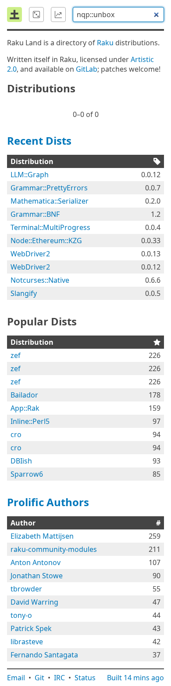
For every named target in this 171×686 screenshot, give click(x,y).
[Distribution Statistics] (58, 14)
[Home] (14, 14)
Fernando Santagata (44, 655)
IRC (59, 677)
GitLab (86, 69)
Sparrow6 (27, 474)
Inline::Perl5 (30, 421)
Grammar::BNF (35, 214)
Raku (105, 42)
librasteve (27, 641)
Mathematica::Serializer (50, 201)
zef (16, 355)
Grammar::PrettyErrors (49, 188)
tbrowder (26, 589)
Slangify (24, 293)
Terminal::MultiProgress (50, 227)
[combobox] (118, 14)
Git (39, 677)
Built (135, 677)
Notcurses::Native (40, 280)
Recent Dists (39, 140)
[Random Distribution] (36, 14)
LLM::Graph (30, 174)
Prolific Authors (48, 502)
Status (85, 677)
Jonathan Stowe (37, 575)
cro (16, 434)
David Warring (34, 602)
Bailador (24, 395)
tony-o (21, 615)
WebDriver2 (30, 254)
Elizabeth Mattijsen (42, 536)
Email (16, 677)
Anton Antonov (36, 562)
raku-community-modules (54, 549)
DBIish (21, 461)
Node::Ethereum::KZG (46, 240)
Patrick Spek (31, 628)
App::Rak (25, 408)
